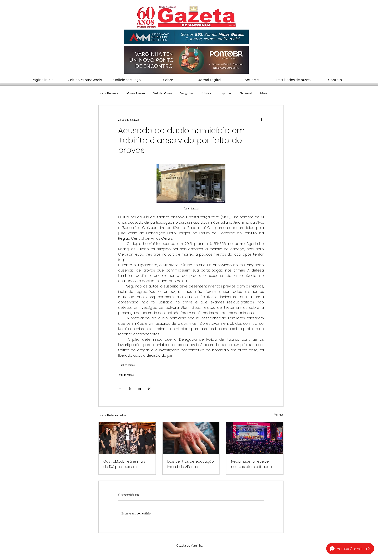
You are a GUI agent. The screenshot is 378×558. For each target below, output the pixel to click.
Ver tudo (279, 414)
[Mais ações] (261, 119)
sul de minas (127, 365)
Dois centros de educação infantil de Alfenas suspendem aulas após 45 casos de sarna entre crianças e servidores (190, 464)
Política (206, 93)
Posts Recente (108, 93)
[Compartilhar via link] (149, 388)
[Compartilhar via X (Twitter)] (130, 388)
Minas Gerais (135, 93)
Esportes (225, 93)
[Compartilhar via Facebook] (120, 388)
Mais (263, 93)
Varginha (186, 93)
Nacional (245, 93)
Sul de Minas (162, 93)
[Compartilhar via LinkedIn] (139, 388)
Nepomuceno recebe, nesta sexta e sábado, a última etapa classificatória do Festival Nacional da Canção (254, 464)
